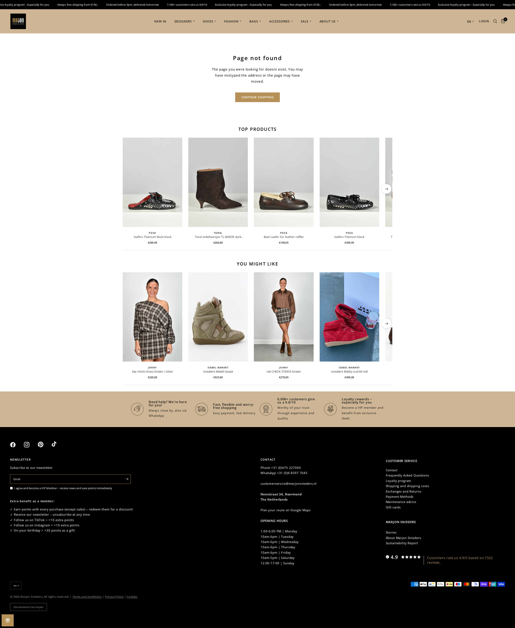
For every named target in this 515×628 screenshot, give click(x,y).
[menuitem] (160, 21)
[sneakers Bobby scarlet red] (349, 317)
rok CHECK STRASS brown (284, 371)
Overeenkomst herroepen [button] (28, 607)
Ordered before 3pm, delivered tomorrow (123, 4)
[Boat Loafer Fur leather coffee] (283, 182)
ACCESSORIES (279, 21)
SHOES (208, 21)
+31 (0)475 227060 (286, 468)
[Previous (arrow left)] (128, 189)
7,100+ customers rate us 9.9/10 (177, 4)
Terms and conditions (87, 596)
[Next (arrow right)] (386, 189)
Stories (391, 532)
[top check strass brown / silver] (152, 317)
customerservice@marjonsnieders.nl (289, 484)
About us (327, 21)
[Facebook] (16, 444)
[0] (502, 21)
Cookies (132, 596)
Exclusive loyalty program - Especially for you (233, 4)
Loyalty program (398, 481)
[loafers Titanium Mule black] (152, 182)
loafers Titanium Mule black (152, 237)
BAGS (253, 21)
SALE (304, 21)
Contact (392, 470)
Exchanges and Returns (403, 491)
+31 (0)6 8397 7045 (292, 473)
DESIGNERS (183, 21)
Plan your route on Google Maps (286, 510)
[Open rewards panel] (8, 620)
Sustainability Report (402, 543)
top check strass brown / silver (152, 371)
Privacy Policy (114, 596)
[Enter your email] (127, 479)
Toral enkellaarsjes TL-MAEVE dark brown (218, 237)
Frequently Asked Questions (407, 475)
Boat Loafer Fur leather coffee (284, 237)
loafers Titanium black (349, 237)
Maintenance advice (401, 502)
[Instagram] (30, 444)
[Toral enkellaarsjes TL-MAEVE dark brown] (218, 182)
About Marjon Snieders (403, 538)
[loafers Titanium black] (349, 182)
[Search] (495, 21)
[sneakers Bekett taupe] (218, 317)
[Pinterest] (44, 444)
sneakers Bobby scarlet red (349, 371)
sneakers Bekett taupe (218, 371)
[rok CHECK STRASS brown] (283, 317)
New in (160, 21)
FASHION (231, 21)
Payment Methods (400, 497)
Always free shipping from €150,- (67, 4)
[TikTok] (58, 444)
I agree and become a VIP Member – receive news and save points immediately (63, 488)
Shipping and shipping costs (407, 486)
